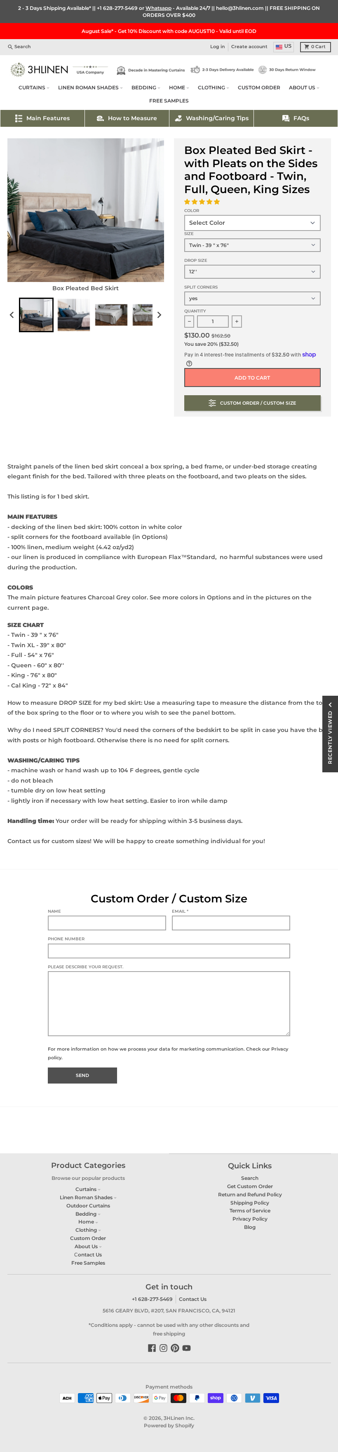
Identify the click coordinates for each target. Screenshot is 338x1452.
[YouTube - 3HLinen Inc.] (186, 1348)
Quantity (195, 311)
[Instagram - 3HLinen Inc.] (163, 1348)
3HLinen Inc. (179, 1418)
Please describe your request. (85, 967)
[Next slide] (159, 315)
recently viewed (330, 737)
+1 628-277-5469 (117, 8)
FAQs (301, 118)
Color (191, 210)
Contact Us (193, 1299)
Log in (217, 46)
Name (54, 911)
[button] (202, 201)
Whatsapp (158, 8)
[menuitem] (36, 315)
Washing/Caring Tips (217, 118)
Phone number (66, 939)
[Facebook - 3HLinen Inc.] (152, 1348)
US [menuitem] (287, 46)
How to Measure (132, 118)
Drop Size (195, 260)
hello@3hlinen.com (240, 8)
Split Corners (201, 287)
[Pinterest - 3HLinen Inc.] (175, 1348)
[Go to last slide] (12, 315)
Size (189, 233)
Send (82, 1075)
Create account (249, 46)
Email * (180, 911)
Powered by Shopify (169, 1425)
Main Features (48, 118)
